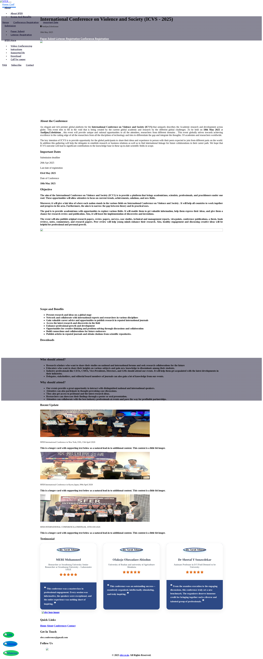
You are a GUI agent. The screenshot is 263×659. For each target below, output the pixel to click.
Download (16, 56)
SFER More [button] (10, 40)
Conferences (60, 625)
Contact (30, 65)
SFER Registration (50, 346)
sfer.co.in (124, 655)
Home (43, 625)
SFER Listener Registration (55, 350)
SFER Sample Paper (51, 353)
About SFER (17, 13)
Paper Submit (18, 31)
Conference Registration (26, 22)
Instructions (16, 49)
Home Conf (8, 4)
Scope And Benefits (21, 16)
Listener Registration (21, 34)
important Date (50, 22)
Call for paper (18, 59)
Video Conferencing (21, 46)
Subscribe (16, 65)
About (50, 625)
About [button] (8, 7)
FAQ (4, 65)
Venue (5, 22)
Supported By (18, 52)
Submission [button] (10, 25)
